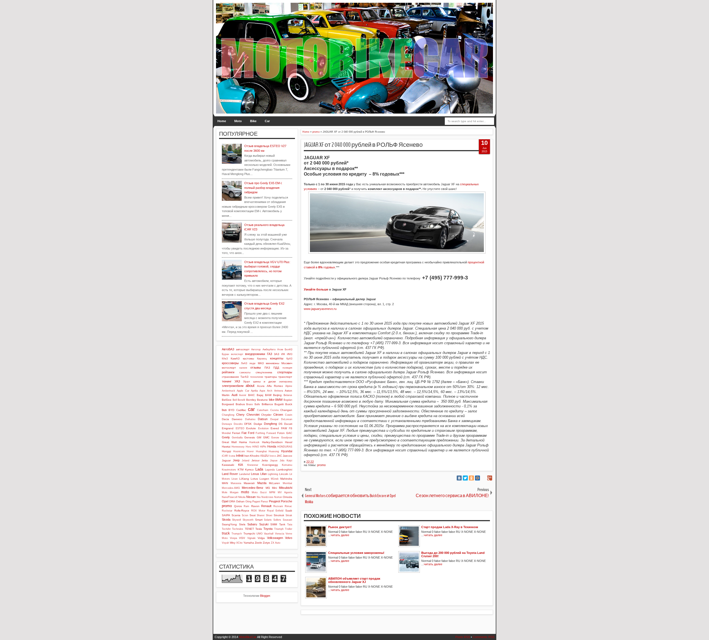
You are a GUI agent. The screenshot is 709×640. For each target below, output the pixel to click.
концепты (276, 358)
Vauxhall (268, 533)
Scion (245, 515)
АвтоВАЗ (228, 349)
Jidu (282, 460)
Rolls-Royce (241, 510)
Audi (234, 395)
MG (268, 487)
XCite (239, 542)
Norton (278, 497)
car (251, 409)
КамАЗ (235, 358)
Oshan (240, 501)
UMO (259, 533)
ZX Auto (275, 542)
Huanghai (261, 451)
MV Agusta (285, 492)
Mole (224, 492)
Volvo (288, 537)
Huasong (274, 451)
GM (259, 437)
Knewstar (252, 465)
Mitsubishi (285, 487)
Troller (288, 529)
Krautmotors (229, 469)
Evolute (251, 428)
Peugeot (274, 501)
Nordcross (267, 497)
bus (224, 410)
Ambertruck (228, 390)
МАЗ (261, 363)
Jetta (264, 460)
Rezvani (278, 506)
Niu (259, 497)
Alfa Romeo (275, 385)
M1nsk (275, 478)
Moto (238, 121)
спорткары (284, 372)
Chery (240, 414)
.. (320, 308)
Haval (288, 442)
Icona (232, 455)
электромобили (232, 385)
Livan (235, 478)
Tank (282, 524)
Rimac (288, 506)
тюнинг (227, 381)
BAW (268, 395)
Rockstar (227, 510)
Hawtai (226, 446)
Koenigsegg (270, 464)
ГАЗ (269, 354)
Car (267, 121)
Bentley (251, 399)
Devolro (238, 424)
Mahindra (286, 478)
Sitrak (289, 515)
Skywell (236, 519)
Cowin (288, 414)
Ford (251, 433)
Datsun (263, 419)
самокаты (244, 372)
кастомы (248, 358)
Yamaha (248, 542)
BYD (231, 410)
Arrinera (278, 390)
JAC (279, 455)
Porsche (286, 501)
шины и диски (264, 381)
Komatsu (287, 465)
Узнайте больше (316, 289)
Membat (287, 483)
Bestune (262, 399)
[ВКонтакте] (459, 477)
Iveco (272, 455)
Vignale (251, 538)
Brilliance (267, 404)
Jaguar (226, 460)
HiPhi (263, 446)
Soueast (287, 519)
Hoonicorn (239, 451)
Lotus (254, 478)
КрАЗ (289, 358)
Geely (226, 437)
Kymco (249, 469)
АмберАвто (269, 349)
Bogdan (288, 400)
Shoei (269, 515)
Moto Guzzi (259, 492)
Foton (281, 433)
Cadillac (241, 410)
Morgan (234, 492)
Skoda (226, 519)
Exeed (275, 428)
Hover (250, 451)
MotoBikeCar (247, 637)
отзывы (255, 367)
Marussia (236, 483)
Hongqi (226, 451)
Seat (253, 515)
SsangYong (229, 524)
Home (221, 121)
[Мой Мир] (477, 477)
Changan (286, 410)
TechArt (226, 529)
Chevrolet (253, 414)
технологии (256, 377)
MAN (225, 483)
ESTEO (240, 428)
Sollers (277, 519)
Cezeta (274, 410)
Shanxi (260, 515)
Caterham (262, 410)
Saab (288, 510)
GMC (266, 437)
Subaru (252, 524)
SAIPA (226, 515)
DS (280, 423)
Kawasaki (228, 464)
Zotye (266, 542)
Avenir (242, 395)
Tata (289, 524)
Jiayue (274, 460)
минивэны (272, 363)
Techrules (237, 529)
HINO (255, 446)
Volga (261, 537)
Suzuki (263, 524)
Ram (246, 506)
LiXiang (244, 478)
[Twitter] (465, 477)
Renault (266, 506)
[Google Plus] (489, 477)
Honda (271, 446)
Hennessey (238, 446)
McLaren (274, 483)
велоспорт (237, 354)
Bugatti (279, 404)
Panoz (264, 501)
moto (245, 492)
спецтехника (264, 372)
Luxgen (264, 478)
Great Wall (229, 442)
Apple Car (243, 390)
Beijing (277, 395)
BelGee (227, 399)
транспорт (285, 376)
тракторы (270, 376)
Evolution (263, 428)
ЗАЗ (276, 354)
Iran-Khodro (252, 455)
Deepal (274, 419)
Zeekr (258, 542)
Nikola (241, 497)
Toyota (268, 528)
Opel (225, 501)
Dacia (225, 419)
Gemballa (237, 437)
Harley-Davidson (272, 442)
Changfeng (228, 414)
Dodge (258, 423)
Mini (274, 487)
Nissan (251, 496)
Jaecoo (287, 455)
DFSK (248, 423)
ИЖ (283, 354)
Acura (260, 385)
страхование (230, 376)
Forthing (260, 433)
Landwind (244, 474)
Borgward (228, 404)
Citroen (278, 414)
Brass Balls (253, 404)
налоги (243, 367)
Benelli (241, 400)
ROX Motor (258, 510)
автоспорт (243, 349)
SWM (273, 524)
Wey (232, 542)
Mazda (261, 483)
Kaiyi (289, 460)
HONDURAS (284, 446)
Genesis (249, 437)
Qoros (238, 506)
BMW (278, 399)
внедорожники (255, 354)
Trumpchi (249, 533)
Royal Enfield (275, 510)
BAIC (251, 395)
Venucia (279, 533)
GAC (289, 433)
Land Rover (230, 473)
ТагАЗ (244, 376)
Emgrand (227, 428)
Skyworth (248, 519)
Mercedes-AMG (231, 488)
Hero (248, 446)
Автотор (256, 349)
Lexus (255, 473)
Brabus (240, 404)
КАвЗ (225, 358)
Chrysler (266, 414)
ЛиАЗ (244, 363)
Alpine (288, 386)
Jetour (255, 460)
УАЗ (237, 381)
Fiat (244, 433)
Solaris (268, 519)
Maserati (249, 483)
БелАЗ (288, 349)
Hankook (254, 442)
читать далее (340, 535)
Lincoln (283, 473)
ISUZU (264, 455)
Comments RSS (483, 637)
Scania (236, 515)
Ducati (288, 423)
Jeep (236, 460)
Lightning (273, 474)
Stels (242, 524)
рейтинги (228, 372)
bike (271, 399)
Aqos (262, 390)
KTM (240, 469)
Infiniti (239, 455)
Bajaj (260, 395)
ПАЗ (267, 367)
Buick (288, 404)
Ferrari (236, 433)
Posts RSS (462, 637)
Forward (271, 433)
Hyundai (286, 451)
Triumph (279, 529)
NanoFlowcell (229, 497)
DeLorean (286, 419)
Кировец (262, 358)
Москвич (286, 363)
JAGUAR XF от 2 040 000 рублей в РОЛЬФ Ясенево (363, 145)
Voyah (225, 542)
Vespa (233, 538)
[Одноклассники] (471, 477)
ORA (232, 501)
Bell (235, 400)
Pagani (256, 501)
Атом (280, 349)
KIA (240, 464)
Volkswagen (275, 537)
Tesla (258, 528)
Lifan (263, 473)
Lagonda (270, 469)
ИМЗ (289, 354)
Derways (227, 424)
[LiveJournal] (483, 477)
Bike (253, 121)
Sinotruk (279, 515)
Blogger (265, 595)
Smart (259, 519)
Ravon (255, 506)
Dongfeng (270, 423)
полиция (287, 367)
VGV (242, 537)
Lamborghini (284, 469)
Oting (248, 501)
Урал (246, 381)
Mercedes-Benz (252, 487)
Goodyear (286, 437)
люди (252, 363)
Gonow (275, 437)
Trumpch (237, 533)
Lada (259, 469)
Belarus (288, 395)
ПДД (276, 367)
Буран (225, 354)
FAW (284, 428)
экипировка (285, 381)
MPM (272, 492)
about (250, 386)
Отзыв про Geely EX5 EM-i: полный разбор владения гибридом (263, 187)
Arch (269, 390)
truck (226, 533)
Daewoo (237, 419)
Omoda (287, 496)
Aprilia (254, 390)
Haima (243, 442)
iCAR (225, 455)
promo (321, 465)
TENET (249, 528)
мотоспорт (229, 367)
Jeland (245, 460)
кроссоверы (230, 363)
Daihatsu (250, 419)
